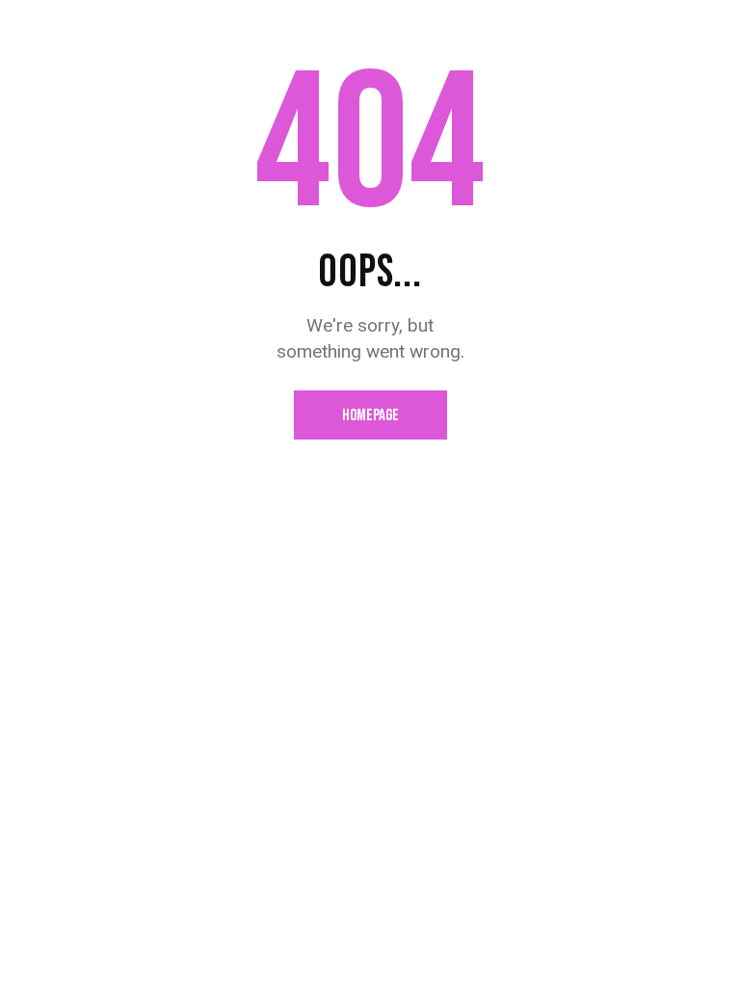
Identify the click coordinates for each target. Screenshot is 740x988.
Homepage (370, 415)
